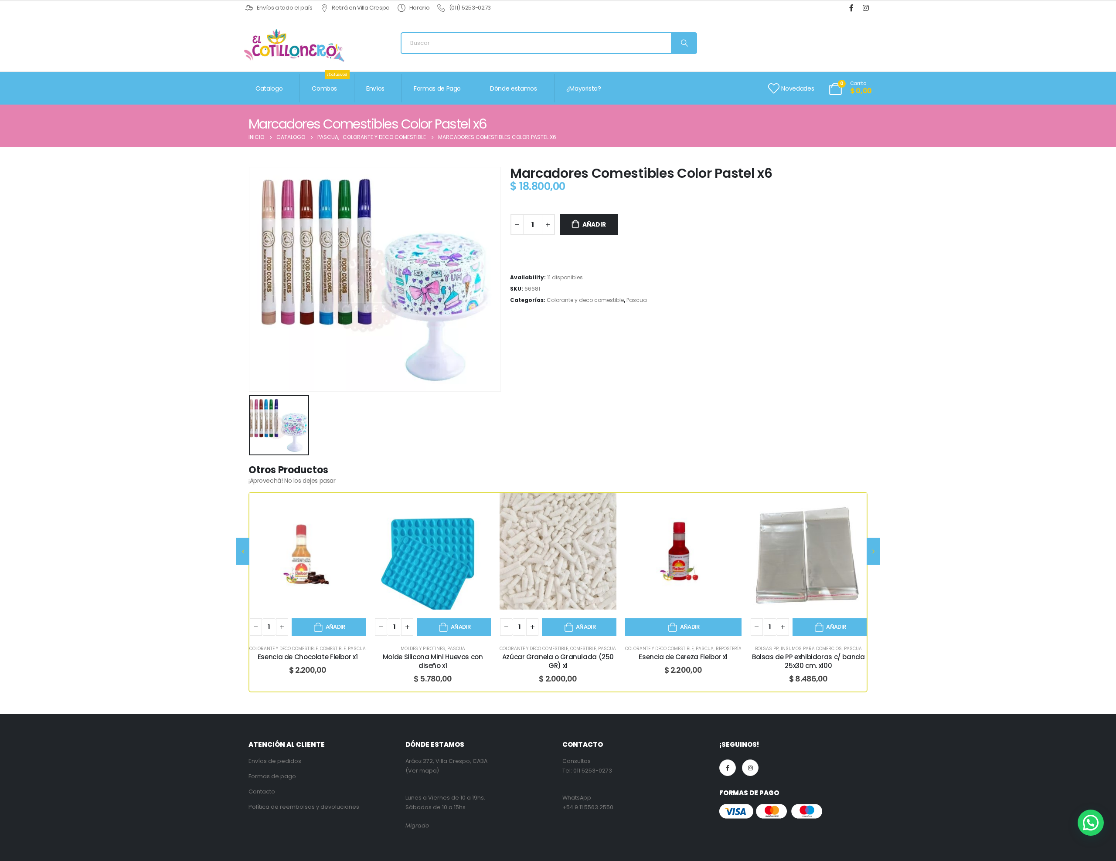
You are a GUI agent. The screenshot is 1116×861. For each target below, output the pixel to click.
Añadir (594, 224)
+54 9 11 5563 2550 (587, 807)
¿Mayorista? (583, 88)
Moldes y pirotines (423, 648)
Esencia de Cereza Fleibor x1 (683, 656)
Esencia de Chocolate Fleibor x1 (307, 656)
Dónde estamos (513, 88)
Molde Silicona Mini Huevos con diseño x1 (433, 661)
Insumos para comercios (811, 648)
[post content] (307, 551)
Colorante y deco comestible (585, 300)
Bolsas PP (767, 648)
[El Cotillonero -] (294, 45)
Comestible (333, 648)
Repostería (729, 648)
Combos (329, 83)
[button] (1091, 823)
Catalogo (268, 88)
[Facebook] (851, 8)
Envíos (375, 88)
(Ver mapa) (422, 770)
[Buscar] (683, 43)
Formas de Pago (437, 88)
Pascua (636, 300)
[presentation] (242, 551)
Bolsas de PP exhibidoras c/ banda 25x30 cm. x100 (808, 661)
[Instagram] (865, 8)
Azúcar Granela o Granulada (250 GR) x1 (558, 661)
